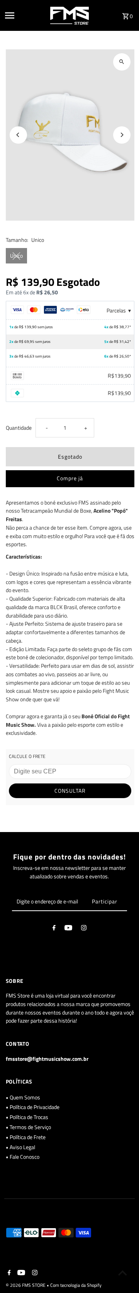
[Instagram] (83, 929)
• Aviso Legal (20, 1147)
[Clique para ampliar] (122, 62)
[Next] (122, 134)
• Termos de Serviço (28, 1127)
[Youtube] (68, 929)
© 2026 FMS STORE (26, 1285)
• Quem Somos (23, 1097)
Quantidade (19, 428)
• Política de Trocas (27, 1117)
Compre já (70, 478)
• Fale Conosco (22, 1157)
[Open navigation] (25, 15)
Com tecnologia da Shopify (76, 1285)
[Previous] (18, 134)
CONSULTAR (70, 791)
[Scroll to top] (122, 1272)
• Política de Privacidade (32, 1107)
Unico (16, 256)
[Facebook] (54, 929)
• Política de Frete (26, 1137)
